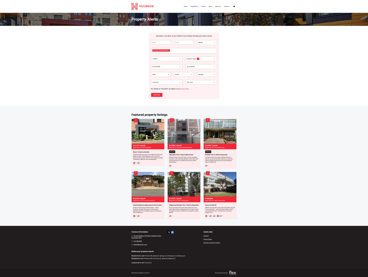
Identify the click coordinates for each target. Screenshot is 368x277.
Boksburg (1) (181, 256)
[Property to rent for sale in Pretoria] (142, 6)
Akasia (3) (156, 256)
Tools (203, 6)
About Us (218, 6)
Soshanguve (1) (172, 256)
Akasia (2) (165, 258)
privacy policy (184, 89)
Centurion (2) (157, 258)
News (210, 6)
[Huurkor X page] (169, 232)
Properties (194, 6)
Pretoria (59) (148, 256)
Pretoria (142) (148, 258)
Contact (226, 6)
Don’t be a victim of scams (212, 242)
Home (186, 6)
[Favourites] (234, 6)
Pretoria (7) (148, 262)
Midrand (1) (171, 258)
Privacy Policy (208, 239)
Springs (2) (163, 256)
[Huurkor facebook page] (172, 232)
